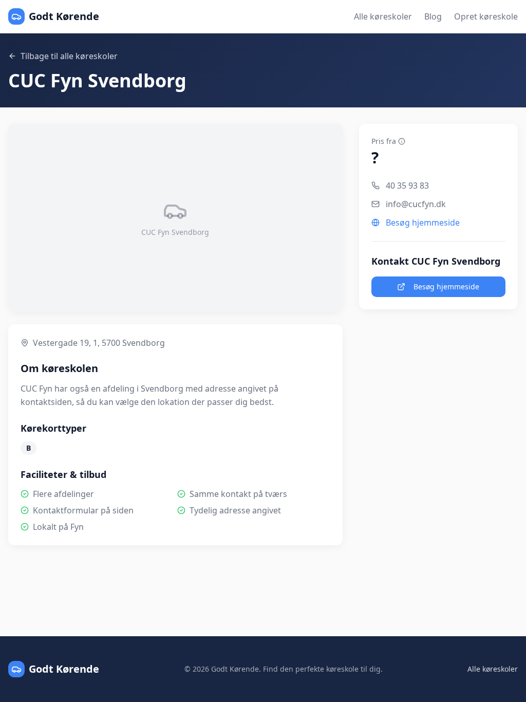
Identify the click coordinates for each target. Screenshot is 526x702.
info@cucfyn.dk (416, 204)
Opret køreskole (486, 16)
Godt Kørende (64, 16)
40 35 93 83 (407, 185)
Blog (433, 16)
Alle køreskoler (383, 16)
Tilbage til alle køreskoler (69, 56)
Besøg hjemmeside (423, 222)
